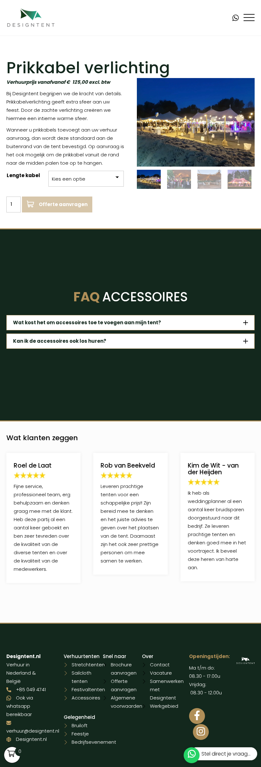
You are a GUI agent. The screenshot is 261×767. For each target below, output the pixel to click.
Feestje (80, 733)
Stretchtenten (88, 664)
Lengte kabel (23, 175)
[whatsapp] (237, 17)
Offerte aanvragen (63, 204)
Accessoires (86, 697)
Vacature (161, 673)
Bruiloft (80, 725)
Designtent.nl (31, 739)
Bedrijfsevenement (94, 742)
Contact (160, 664)
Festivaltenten (88, 689)
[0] (11, 753)
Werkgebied (164, 706)
